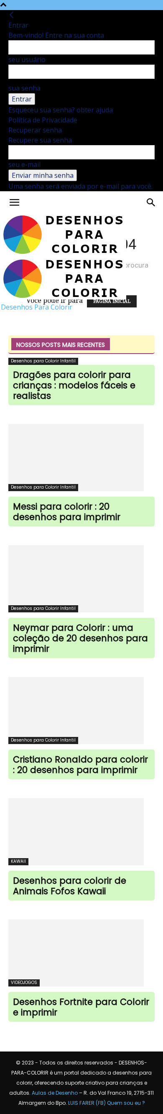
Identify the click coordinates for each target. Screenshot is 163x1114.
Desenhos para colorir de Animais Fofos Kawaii (69, 886)
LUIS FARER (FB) (87, 1102)
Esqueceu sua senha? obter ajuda (60, 110)
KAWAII (18, 861)
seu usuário (27, 59)
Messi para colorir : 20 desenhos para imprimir (66, 511)
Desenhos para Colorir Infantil (43, 361)
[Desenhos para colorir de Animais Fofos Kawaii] (81, 831)
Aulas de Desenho (55, 1092)
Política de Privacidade (42, 120)
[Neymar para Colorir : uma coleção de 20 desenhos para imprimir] (81, 578)
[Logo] (63, 253)
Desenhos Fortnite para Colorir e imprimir (81, 1007)
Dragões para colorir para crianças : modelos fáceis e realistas (74, 385)
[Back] (11, 15)
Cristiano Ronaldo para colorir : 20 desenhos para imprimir (80, 764)
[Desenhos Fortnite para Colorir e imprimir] (81, 952)
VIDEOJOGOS (24, 982)
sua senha (24, 88)
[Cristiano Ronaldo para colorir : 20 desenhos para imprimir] (81, 710)
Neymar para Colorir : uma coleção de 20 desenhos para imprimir (80, 638)
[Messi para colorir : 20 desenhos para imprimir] (81, 457)
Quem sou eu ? (126, 1102)
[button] (14, 202)
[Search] (151, 202)
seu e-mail (24, 164)
